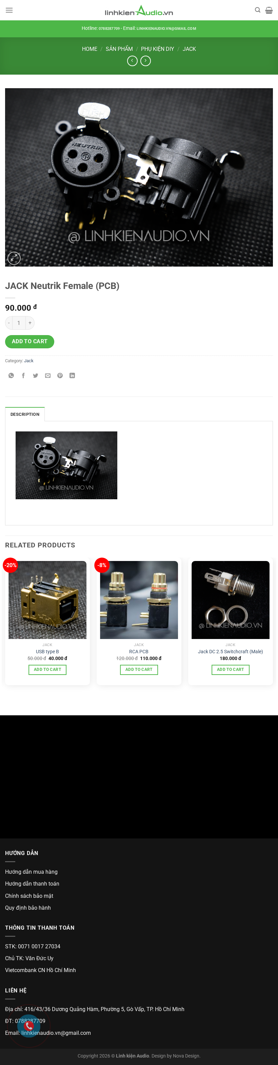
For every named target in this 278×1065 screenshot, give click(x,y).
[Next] (272, 624)
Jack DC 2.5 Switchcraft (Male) (230, 652)
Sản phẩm (119, 49)
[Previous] (5, 624)
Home (89, 49)
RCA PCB (138, 652)
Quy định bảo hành (28, 908)
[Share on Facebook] (23, 376)
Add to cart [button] (47, 669)
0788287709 (109, 28)
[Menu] (9, 10)
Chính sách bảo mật (29, 896)
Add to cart (30, 341)
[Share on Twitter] (35, 376)
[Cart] (269, 10)
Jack (189, 49)
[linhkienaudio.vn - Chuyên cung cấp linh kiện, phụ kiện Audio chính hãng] (139, 10)
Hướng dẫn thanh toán (32, 883)
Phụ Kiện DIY (157, 49)
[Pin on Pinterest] (60, 376)
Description (25, 414)
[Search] (257, 10)
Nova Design (186, 1056)
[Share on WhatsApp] (11, 376)
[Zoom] (14, 258)
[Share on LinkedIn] (72, 376)
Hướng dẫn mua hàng (31, 872)
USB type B (47, 652)
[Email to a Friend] (48, 376)
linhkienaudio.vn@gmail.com (166, 28)
